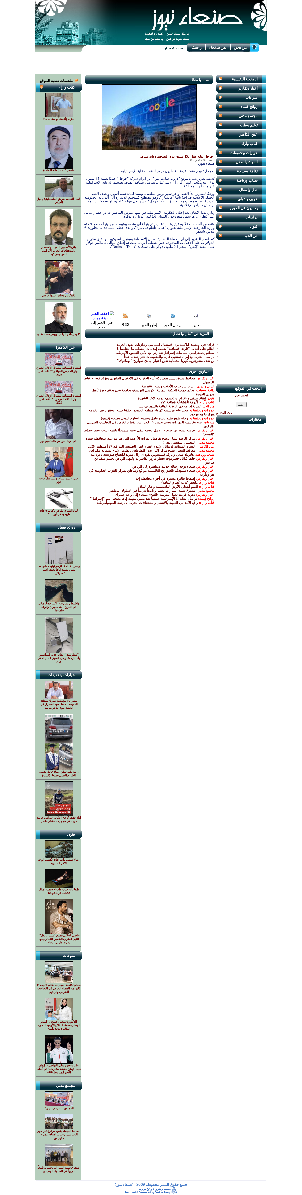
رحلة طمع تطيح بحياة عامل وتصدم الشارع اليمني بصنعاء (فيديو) (144, 418)
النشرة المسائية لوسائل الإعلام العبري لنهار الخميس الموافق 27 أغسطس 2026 (141, 446)
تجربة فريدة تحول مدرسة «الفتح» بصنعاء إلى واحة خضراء (155, 494)
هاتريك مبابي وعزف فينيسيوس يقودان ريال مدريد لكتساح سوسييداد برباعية (142, 454)
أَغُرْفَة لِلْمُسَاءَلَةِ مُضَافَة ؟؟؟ (179, 402)
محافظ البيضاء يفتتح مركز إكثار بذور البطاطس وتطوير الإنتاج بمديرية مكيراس (142, 450)
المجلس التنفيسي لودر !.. (178, 442)
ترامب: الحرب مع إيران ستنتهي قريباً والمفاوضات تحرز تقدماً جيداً (169, 356)
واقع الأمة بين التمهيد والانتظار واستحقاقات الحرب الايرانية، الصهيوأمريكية (147, 502)
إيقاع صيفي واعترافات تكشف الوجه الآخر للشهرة (172, 398)
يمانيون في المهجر (243, 208)
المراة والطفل (247, 162)
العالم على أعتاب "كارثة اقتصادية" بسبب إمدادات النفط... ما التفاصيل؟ (165, 348)
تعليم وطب (249, 125)
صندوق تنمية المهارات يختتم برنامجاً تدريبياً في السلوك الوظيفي (152, 490)
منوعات (251, 97)
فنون (254, 226)
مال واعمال (248, 190)
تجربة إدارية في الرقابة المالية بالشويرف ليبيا (170, 406)
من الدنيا (251, 236)
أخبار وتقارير (248, 88)
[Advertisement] (151, 63)
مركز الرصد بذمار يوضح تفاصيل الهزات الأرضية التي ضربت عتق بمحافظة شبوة (140, 438)
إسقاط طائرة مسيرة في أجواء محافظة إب (165, 478)
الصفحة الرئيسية (245, 79)
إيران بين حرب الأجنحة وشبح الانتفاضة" (167, 386)
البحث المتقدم (225, 413)
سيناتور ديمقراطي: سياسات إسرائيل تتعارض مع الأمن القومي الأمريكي (165, 352)
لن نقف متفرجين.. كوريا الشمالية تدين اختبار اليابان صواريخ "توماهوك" (165, 361)
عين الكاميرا (248, 134)
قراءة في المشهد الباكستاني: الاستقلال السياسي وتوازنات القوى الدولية (165, 344)
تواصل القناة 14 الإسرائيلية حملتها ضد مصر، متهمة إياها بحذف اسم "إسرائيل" (143, 498)
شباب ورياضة (247, 180)
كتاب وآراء (249, 143)
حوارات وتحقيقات (244, 153)
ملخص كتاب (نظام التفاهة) (179, 482)
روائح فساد (249, 107)
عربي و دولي (248, 199)
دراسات (251, 217)
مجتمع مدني (248, 116)
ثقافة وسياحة (247, 171)
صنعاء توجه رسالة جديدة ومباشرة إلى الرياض (163, 466)
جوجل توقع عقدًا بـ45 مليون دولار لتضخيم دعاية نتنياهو (176, 156)
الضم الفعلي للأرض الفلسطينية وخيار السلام (168, 486)
